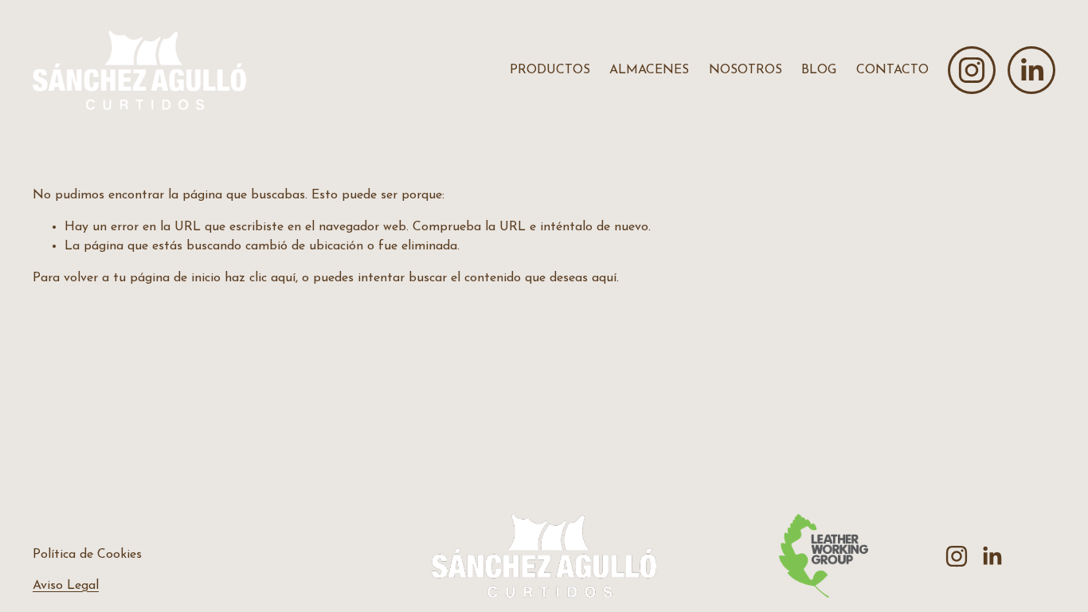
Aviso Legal (66, 585)
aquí (604, 278)
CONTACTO (892, 70)
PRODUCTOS (550, 70)
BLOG (818, 70)
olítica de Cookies (91, 554)
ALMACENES (649, 70)
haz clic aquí (260, 278)
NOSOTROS (745, 70)
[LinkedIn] (1031, 70)
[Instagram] (972, 70)
